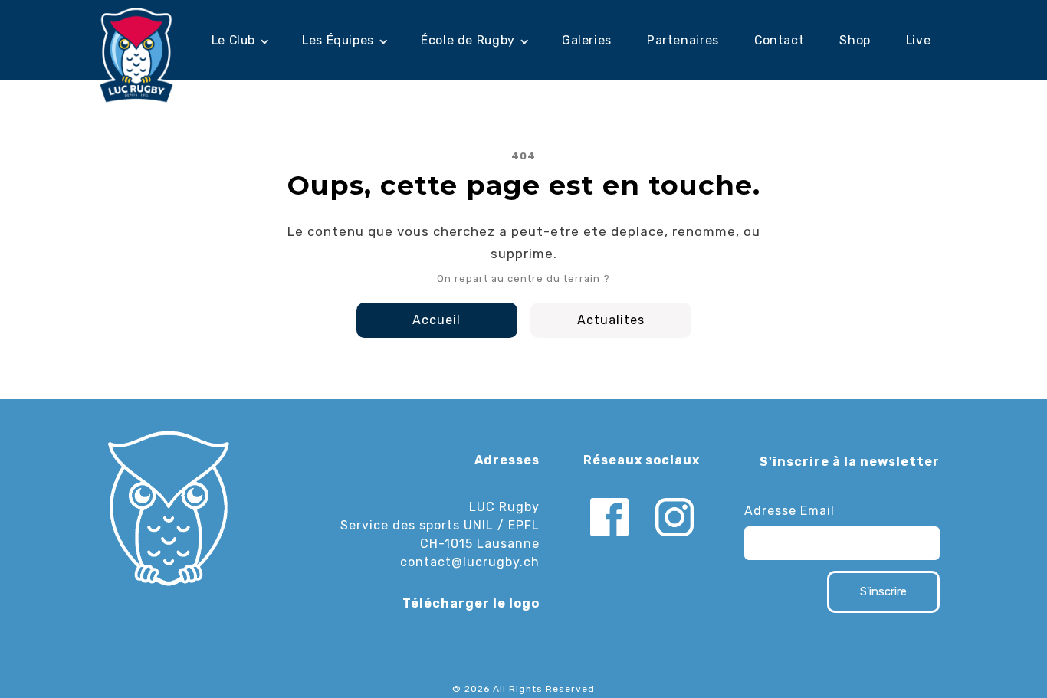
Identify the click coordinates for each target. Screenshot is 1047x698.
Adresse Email (789, 510)
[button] (239, 40)
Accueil (436, 320)
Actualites (611, 320)
